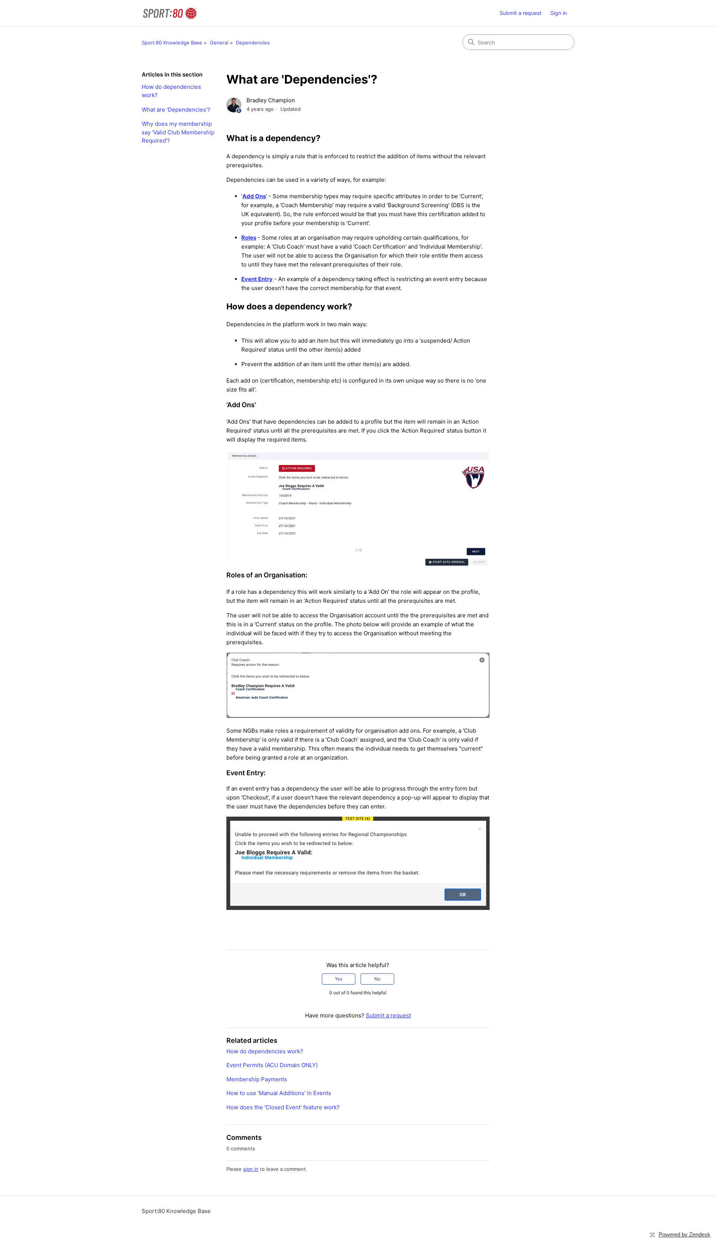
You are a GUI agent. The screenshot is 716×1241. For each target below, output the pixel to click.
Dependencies (253, 43)
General (219, 43)
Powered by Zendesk (684, 1234)
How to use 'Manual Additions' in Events (278, 1093)
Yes (338, 979)
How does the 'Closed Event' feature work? (283, 1107)
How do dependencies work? (171, 91)
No (377, 979)
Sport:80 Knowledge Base (172, 43)
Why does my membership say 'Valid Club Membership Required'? (178, 132)
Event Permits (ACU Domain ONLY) (272, 1065)
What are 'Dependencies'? (176, 109)
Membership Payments (256, 1079)
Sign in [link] (558, 13)
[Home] (170, 13)
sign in (250, 1169)
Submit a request (520, 13)
